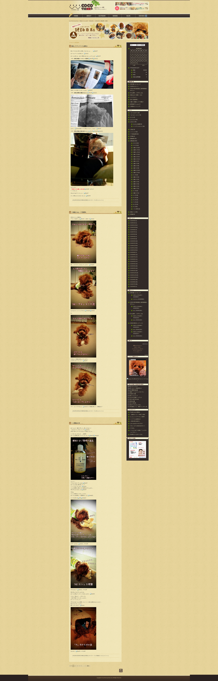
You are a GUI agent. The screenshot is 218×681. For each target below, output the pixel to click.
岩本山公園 (132, 401)
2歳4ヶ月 (135, 181)
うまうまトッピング (134, 115)
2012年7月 (132, 284)
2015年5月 (132, 220)
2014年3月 (132, 238)
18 (138, 58)
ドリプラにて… (133, 97)
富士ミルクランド (134, 395)
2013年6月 (132, 259)
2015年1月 (132, 223)
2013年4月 (132, 263)
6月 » (143, 65)
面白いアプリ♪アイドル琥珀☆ (80, 46)
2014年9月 (132, 229)
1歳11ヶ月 (135, 152)
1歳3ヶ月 (135, 159)
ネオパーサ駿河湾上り (137, 388)
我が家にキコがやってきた (136, 434)
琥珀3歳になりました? (135, 84)
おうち (131, 117)
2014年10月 (133, 227)
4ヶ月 (134, 195)
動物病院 (132, 138)
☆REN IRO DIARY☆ (135, 421)
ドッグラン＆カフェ (137, 126)
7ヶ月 (134, 202)
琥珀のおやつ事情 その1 (136, 95)
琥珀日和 (98, 21)
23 (134, 60)
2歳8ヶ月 (135, 188)
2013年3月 (132, 266)
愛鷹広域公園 (135, 390)
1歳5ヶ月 (135, 163)
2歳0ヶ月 (135, 177)
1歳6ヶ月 (135, 165)
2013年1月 (132, 270)
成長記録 (132, 140)
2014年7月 (132, 232)
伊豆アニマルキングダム (135, 404)
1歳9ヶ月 (135, 172)
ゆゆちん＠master (137, 295)
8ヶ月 (134, 204)
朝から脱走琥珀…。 (134, 99)
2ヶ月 (134, 174)
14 (146, 55)
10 (136, 55)
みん (134, 310)
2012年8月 (132, 282)
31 (136, 62)
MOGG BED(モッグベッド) (136, 323)
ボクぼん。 (132, 428)
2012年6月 (132, 286)
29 (131, 62)
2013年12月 (133, 245)
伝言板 (131, 136)
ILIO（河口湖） (133, 403)
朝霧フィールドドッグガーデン (137, 392)
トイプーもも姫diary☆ (135, 419)
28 (146, 60)
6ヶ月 (134, 199)
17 (136, 58)
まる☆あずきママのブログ (136, 423)
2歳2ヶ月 (135, 179)
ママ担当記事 (133, 134)
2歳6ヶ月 (135, 186)
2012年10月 (133, 277)
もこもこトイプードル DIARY (137, 416)
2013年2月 (132, 268)
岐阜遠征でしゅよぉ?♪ (135, 104)
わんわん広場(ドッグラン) (136, 397)
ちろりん (135, 299)
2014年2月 (132, 241)
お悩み (131, 129)
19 (141, 58)
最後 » (88, 665)
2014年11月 (133, 225)
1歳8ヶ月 (135, 170)
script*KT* (146, 355)
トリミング (132, 131)
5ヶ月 (96, 200)
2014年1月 (132, 243)
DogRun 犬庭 (133, 393)
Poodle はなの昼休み (135, 412)
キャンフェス (135, 386)
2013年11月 (133, 247)
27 (143, 60)
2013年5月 (132, 261)
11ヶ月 (135, 145)
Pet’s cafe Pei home (134, 399)
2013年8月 (132, 254)
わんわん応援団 (136, 124)
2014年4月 (132, 236)
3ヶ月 (134, 190)
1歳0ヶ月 (135, 147)
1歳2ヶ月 (135, 156)
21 (146, 58)
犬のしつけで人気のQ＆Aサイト (137, 425)
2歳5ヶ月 (135, 184)
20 (143, 58)
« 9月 (134, 65)
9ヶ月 (134, 206)
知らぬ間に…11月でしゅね (136, 92)
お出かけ (132, 121)
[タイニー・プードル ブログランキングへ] (137, 360)
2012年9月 (132, 279)
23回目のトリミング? (135, 106)
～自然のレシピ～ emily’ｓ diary (137, 414)
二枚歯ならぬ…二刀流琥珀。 (79, 212)
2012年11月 (133, 275)
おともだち (132, 119)
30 (134, 62)
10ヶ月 (135, 143)
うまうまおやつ (133, 112)
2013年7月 (132, 257)
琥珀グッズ (99, 655)
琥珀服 (131, 214)
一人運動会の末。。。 (77, 423)
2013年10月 (133, 250)
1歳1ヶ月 (135, 154)
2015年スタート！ (134, 86)
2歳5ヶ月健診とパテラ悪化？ (137, 101)
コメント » (100, 200)
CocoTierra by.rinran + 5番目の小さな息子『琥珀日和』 (81, 21)
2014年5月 (132, 234)
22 (131, 60)
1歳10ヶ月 (135, 149)
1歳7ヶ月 (135, 168)
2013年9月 (132, 252)
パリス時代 (135, 209)
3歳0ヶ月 (135, 193)
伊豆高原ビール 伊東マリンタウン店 (138, 406)
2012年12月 (133, 272)
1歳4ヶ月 (135, 161)
